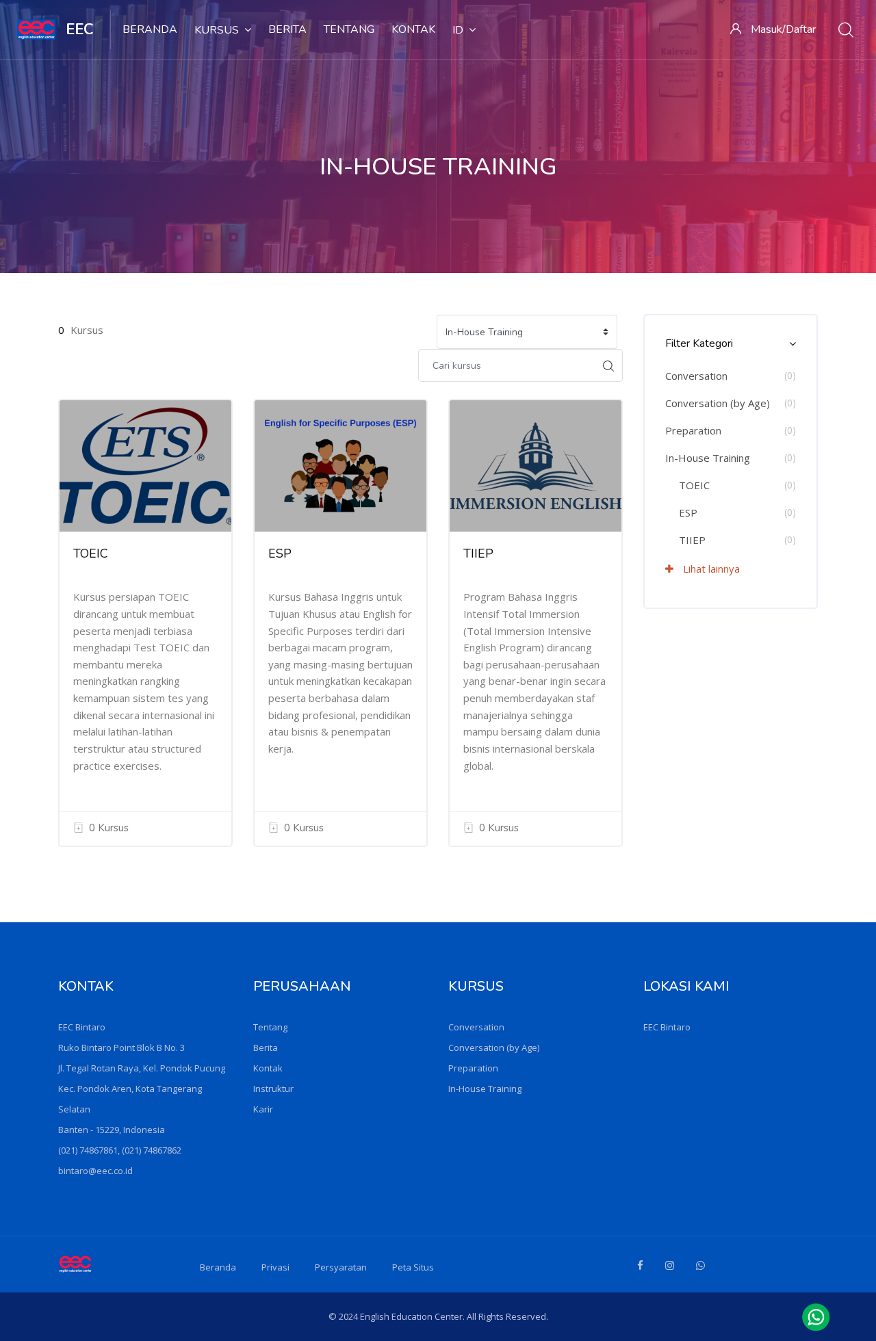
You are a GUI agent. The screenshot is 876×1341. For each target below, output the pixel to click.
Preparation (693, 430)
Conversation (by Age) (717, 403)
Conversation (696, 375)
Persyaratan (341, 1267)
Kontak (413, 29)
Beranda (150, 29)
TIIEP (478, 553)
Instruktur (273, 1088)
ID (457, 30)
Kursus (216, 30)
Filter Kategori (699, 343)
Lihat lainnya (710, 568)
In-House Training (707, 458)
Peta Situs (413, 1267)
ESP (280, 553)
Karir (263, 1109)
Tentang (349, 29)
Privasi (275, 1267)
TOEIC (90, 553)
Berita (287, 29)
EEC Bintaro (667, 1027)
